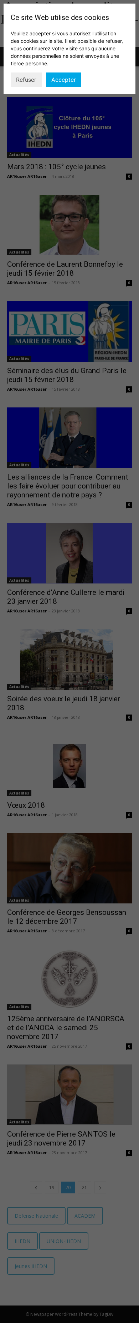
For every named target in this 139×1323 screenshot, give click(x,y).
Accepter (63, 79)
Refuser (26, 79)
